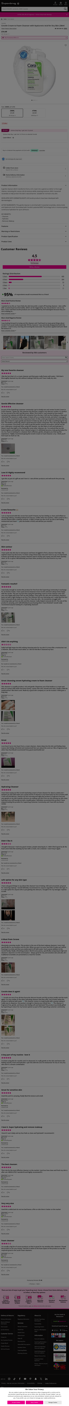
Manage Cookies (53, 1402)
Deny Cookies (34, 1402)
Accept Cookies (16, 1402)
